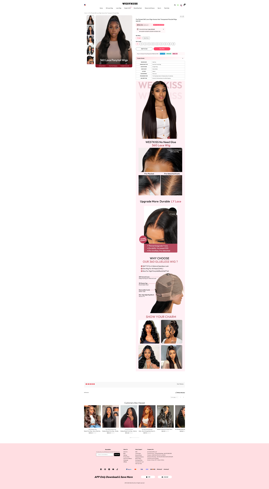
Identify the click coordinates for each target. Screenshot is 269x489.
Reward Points (138, 455)
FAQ (136, 451)
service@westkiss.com (152, 451)
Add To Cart (144, 48)
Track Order (138, 453)
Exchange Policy (138, 460)
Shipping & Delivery (139, 456)
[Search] (175, 5)
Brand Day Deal (138, 8)
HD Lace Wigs (109, 8)
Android (166, 477)
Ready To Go (127, 8)
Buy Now (162, 48)
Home (101, 8)
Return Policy (138, 458)
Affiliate (125, 462)
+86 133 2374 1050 (161, 456)
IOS (149, 477)
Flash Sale (166, 8)
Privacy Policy (126, 456)
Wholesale (125, 460)
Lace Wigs (118, 8)
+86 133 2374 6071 (169, 456)
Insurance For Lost (139, 462)
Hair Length (138, 41)
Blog (124, 453)
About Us (125, 451)
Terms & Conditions (127, 458)
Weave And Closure (150, 8)
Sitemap (125, 455)
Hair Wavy (138, 35)
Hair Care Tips (138, 463)
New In (159, 8)
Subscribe (117, 454)
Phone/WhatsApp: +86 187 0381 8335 (163, 453)
